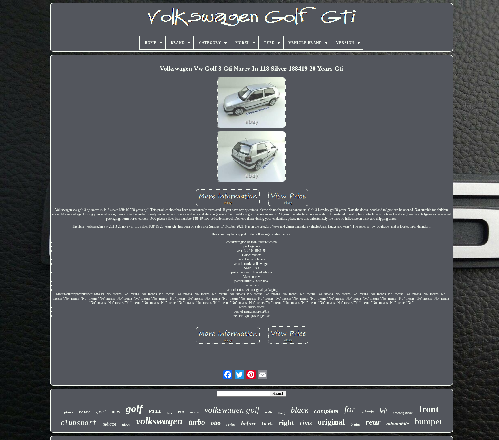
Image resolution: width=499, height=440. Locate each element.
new (116, 411)
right (286, 422)
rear (373, 421)
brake (355, 424)
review (230, 424)
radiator (109, 423)
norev (84, 412)
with (268, 412)
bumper (428, 421)
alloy (126, 424)
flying (281, 413)
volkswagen (159, 421)
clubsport (78, 423)
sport (100, 411)
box (169, 413)
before (248, 423)
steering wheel (403, 413)
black (299, 410)
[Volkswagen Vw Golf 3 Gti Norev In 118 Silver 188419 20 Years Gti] (251, 103)
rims (306, 422)
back (267, 423)
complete (326, 411)
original (331, 421)
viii (154, 411)
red (181, 412)
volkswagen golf (231, 409)
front (429, 409)
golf (134, 408)
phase (68, 412)
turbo (197, 422)
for (349, 409)
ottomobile (397, 423)
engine (194, 412)
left (383, 410)
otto (216, 422)
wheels (367, 411)
